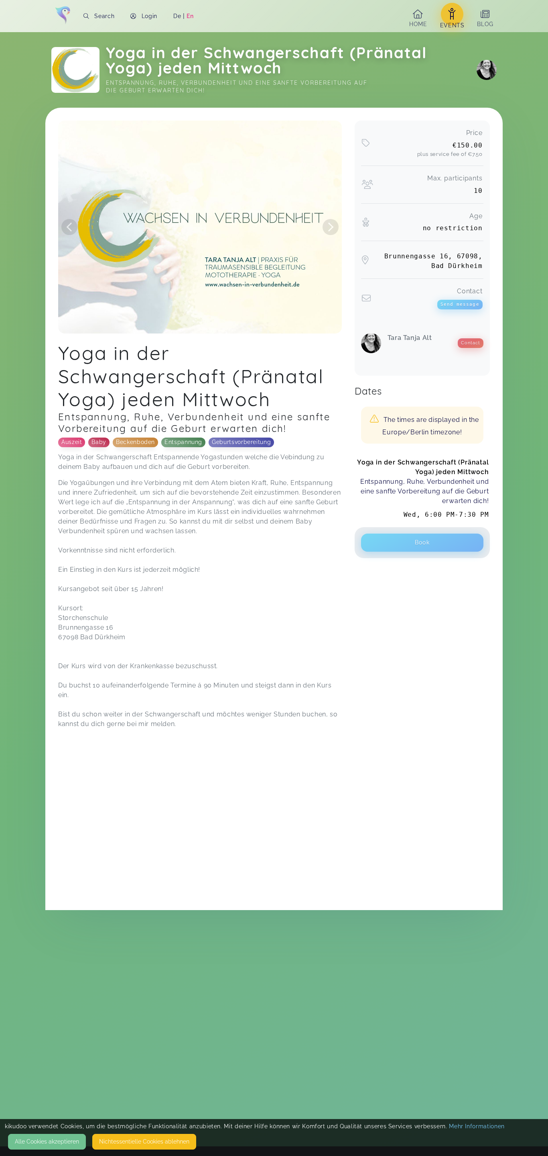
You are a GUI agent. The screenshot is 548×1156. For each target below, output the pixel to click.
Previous (69, 227)
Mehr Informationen (477, 1126)
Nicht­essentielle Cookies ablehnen (144, 1141)
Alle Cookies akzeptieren (47, 1141)
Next (331, 227)
